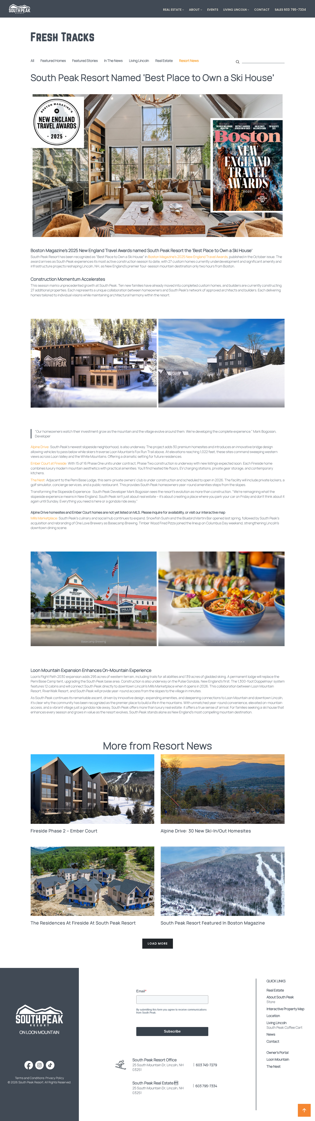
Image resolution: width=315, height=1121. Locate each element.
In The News (113, 60)
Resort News (189, 60)
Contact (262, 9)
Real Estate (172, 9)
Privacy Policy (54, 1078)
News (271, 1034)
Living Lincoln (235, 9)
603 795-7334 (206, 1086)
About (194, 9)
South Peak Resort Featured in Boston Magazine (213, 923)
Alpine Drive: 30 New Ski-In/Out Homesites (206, 831)
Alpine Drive (39, 446)
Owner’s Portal (277, 1052)
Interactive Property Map (285, 1008)
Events (212, 9)
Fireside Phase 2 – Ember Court (64, 831)
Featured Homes (53, 60)
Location (273, 1015)
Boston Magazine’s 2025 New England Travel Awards (188, 256)
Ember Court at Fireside (48, 463)
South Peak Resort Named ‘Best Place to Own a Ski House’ (152, 77)
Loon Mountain (278, 1059)
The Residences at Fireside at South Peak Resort (83, 923)
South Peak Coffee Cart (284, 1027)
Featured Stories (85, 60)
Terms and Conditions (29, 1078)
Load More (158, 943)
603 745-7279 (206, 1065)
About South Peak (280, 997)
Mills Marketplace (44, 518)
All (32, 60)
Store (271, 1001)
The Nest (38, 480)
